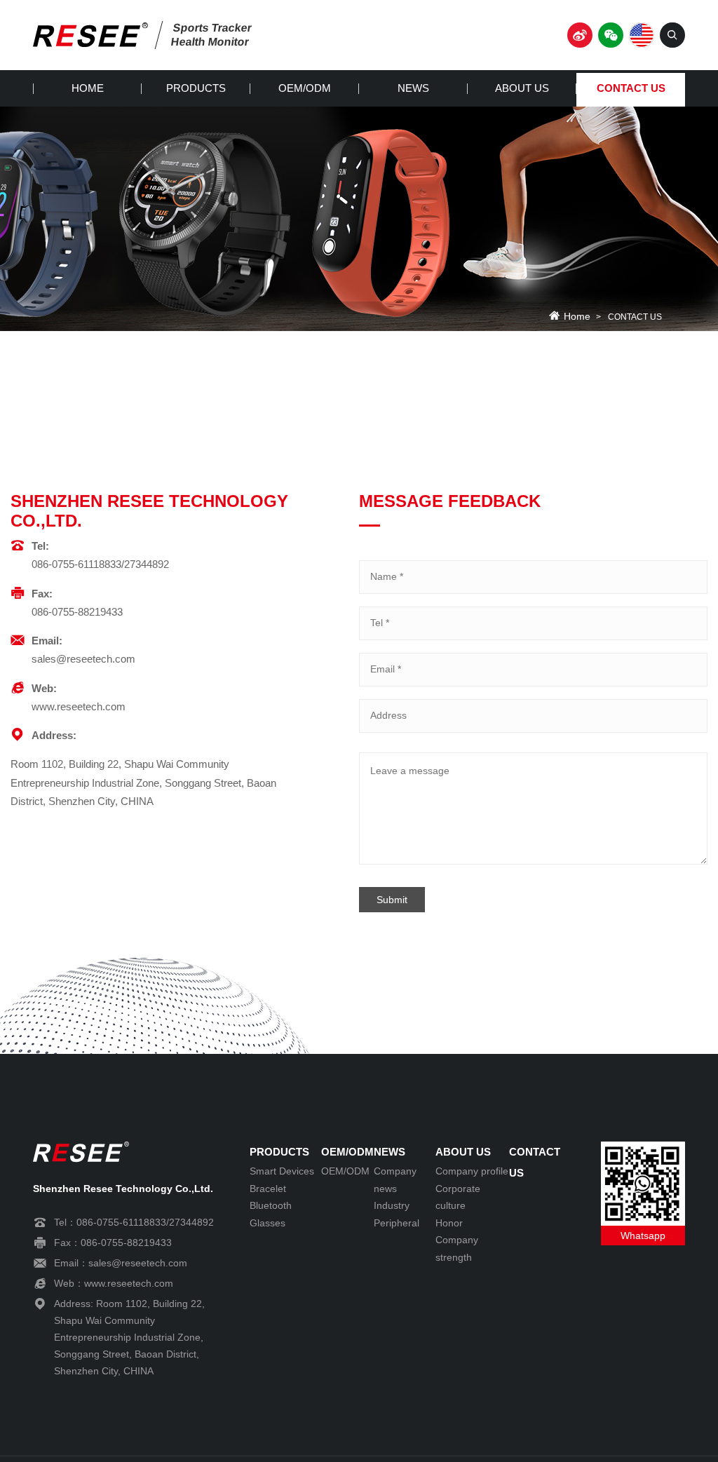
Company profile (471, 1171)
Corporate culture (457, 1197)
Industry (391, 1205)
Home (577, 317)
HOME (88, 88)
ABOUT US (522, 88)
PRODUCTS (196, 88)
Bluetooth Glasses (271, 1214)
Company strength (456, 1248)
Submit (392, 899)
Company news (395, 1179)
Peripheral (396, 1223)
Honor (449, 1223)
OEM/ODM (304, 88)
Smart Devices (282, 1171)
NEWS (413, 88)
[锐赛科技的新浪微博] (579, 35)
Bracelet (268, 1188)
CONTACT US (631, 88)
